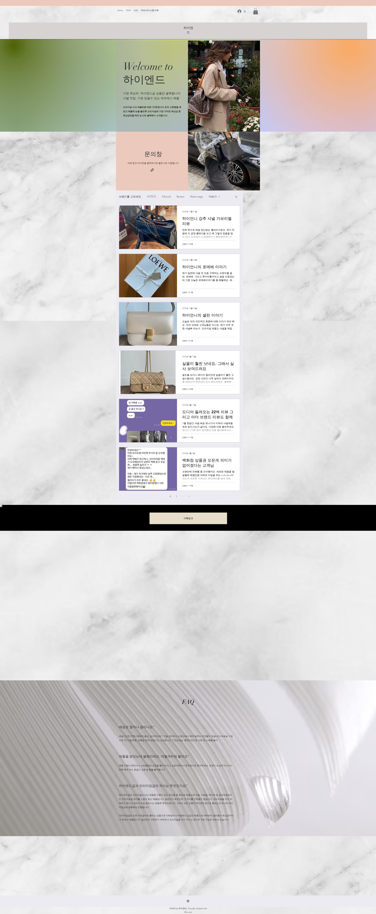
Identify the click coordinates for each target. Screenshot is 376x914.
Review (180, 196)
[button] (255, 11)
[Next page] (188, 496)
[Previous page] (170, 496)
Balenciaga (196, 196)
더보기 (213, 196)
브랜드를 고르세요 (130, 196)
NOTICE (151, 196)
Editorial (166, 196)
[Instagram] (188, 901)
